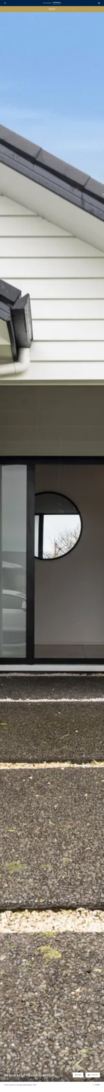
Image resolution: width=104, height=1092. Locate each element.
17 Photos (94, 1075)
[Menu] (99, 3)
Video (79, 1075)
